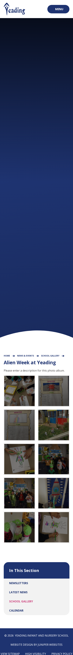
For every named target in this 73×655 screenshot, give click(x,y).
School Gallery (50, 355)
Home (7, 355)
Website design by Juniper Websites (36, 645)
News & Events (25, 355)
